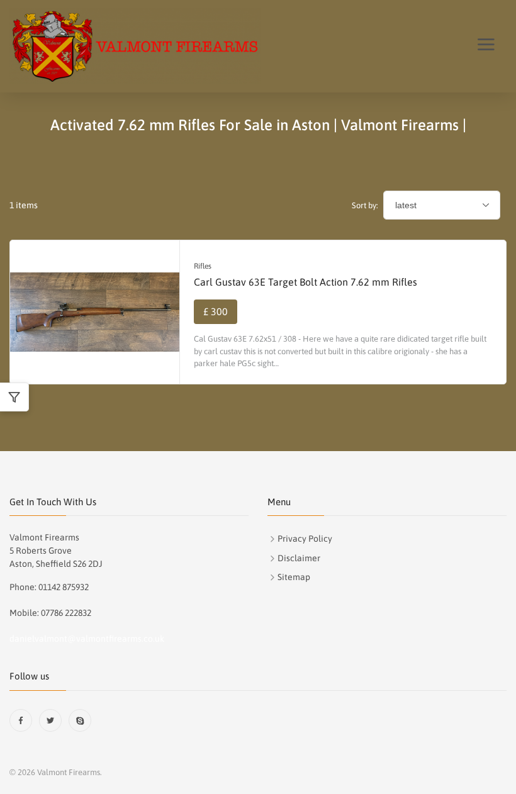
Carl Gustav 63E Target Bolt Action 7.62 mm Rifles (305, 282)
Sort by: (365, 205)
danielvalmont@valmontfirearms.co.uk (86, 639)
